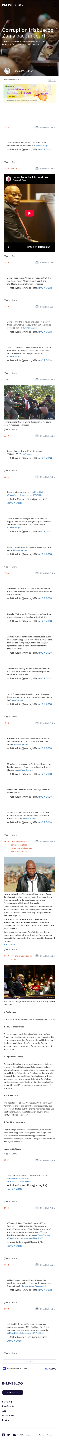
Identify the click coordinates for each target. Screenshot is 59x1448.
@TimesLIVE (38, 492)
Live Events (8, 1406)
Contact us (12, 1392)
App (4, 1410)
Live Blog (7, 1401)
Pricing (5, 1419)
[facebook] (3, 1434)
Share (14, 162)
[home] (12, 5)
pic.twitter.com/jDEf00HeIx (31, 495)
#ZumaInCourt (13, 1238)
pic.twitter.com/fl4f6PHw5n (19, 1181)
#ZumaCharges (43, 145)
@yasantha (26, 1238)
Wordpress (8, 1415)
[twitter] (8, 1434)
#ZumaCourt (13, 495)
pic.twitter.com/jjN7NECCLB (31, 1333)
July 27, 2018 (44, 149)
